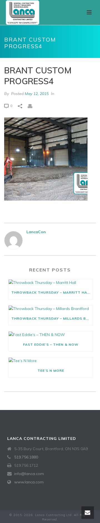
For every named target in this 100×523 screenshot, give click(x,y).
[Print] (33, 105)
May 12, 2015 (37, 93)
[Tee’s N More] (51, 360)
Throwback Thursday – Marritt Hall (51, 292)
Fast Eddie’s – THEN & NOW (50, 344)
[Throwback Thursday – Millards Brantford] (51, 308)
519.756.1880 (26, 457)
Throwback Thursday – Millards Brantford (52, 318)
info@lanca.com (29, 473)
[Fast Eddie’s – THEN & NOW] (51, 334)
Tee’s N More (51, 370)
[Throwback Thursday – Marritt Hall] (51, 282)
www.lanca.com (29, 482)
